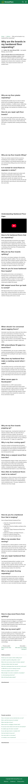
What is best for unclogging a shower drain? (10, 724)
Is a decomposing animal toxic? (8, 675)
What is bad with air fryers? (7, 722)
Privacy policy (20, 781)
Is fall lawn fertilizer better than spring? (9, 664)
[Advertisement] (14, 20)
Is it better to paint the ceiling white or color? (10, 659)
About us (6, 781)
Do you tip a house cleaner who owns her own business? (13, 726)
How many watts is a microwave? (8, 735)
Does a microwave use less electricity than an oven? (12, 718)
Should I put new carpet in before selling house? (11, 657)
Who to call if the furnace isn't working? (9, 720)
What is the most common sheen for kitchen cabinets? (13, 662)
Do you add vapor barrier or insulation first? (10, 730)
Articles (8, 36)
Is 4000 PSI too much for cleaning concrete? (10, 668)
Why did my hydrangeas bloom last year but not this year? (13, 666)
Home (2, 36)
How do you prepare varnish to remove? (10, 670)
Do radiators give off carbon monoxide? (9, 728)
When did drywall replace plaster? (8, 677)
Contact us (12, 781)
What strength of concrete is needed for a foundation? (13, 672)
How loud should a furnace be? (8, 733)
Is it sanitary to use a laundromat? (8, 737)
